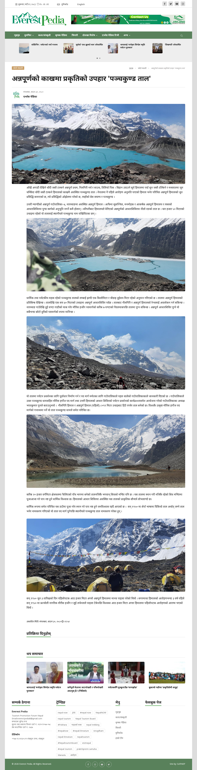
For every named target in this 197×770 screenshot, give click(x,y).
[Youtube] (177, 3)
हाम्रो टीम (119, 738)
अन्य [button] (126, 35)
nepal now (62, 712)
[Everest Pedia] (39, 19)
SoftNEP (181, 763)
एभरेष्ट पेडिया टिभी (110, 35)
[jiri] (128, 19)
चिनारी (75, 35)
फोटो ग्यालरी (142, 68)
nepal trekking (92, 724)
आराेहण (73, 755)
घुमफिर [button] (28, 35)
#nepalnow (63, 730)
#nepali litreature (81, 730)
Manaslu (62, 755)
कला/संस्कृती (44, 35)
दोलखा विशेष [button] (89, 35)
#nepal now (85, 712)
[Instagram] (183, 3)
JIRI (73, 712)
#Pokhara (62, 724)
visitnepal (86, 743)
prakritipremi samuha (87, 749)
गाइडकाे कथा (77, 724)
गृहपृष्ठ (17, 35)
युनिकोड (119, 732)
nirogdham (98, 730)
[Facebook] (164, 3)
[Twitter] (170, 3)
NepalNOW (101, 712)
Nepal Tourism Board (85, 718)
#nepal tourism (65, 749)
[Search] (181, 35)
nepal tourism (64, 718)
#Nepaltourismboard (67, 743)
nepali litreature (65, 736)
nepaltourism (83, 736)
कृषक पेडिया (61, 35)
